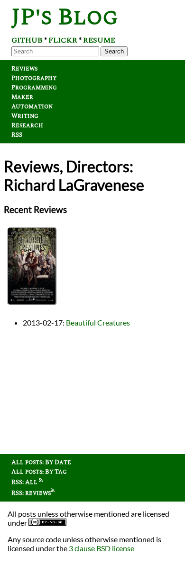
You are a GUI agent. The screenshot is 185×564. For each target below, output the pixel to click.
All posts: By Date (41, 462)
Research (27, 125)
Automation (32, 106)
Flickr (62, 40)
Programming (34, 87)
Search (114, 51)
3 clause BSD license (101, 548)
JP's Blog (64, 17)
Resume (99, 40)
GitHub (27, 40)
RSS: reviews (31, 493)
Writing (24, 116)
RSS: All (25, 482)
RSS (16, 135)
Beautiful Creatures (98, 322)
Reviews (24, 68)
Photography (33, 78)
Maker (22, 97)
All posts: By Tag (39, 471)
